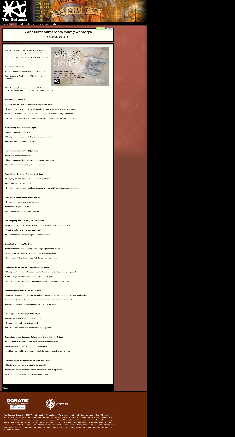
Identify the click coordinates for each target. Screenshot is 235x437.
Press (47, 24)
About (20, 24)
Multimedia (29, 24)
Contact (40, 24)
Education (101, 28)
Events (13, 24)
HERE (37, 90)
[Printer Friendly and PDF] (109, 29)
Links (54, 24)
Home (5, 24)
